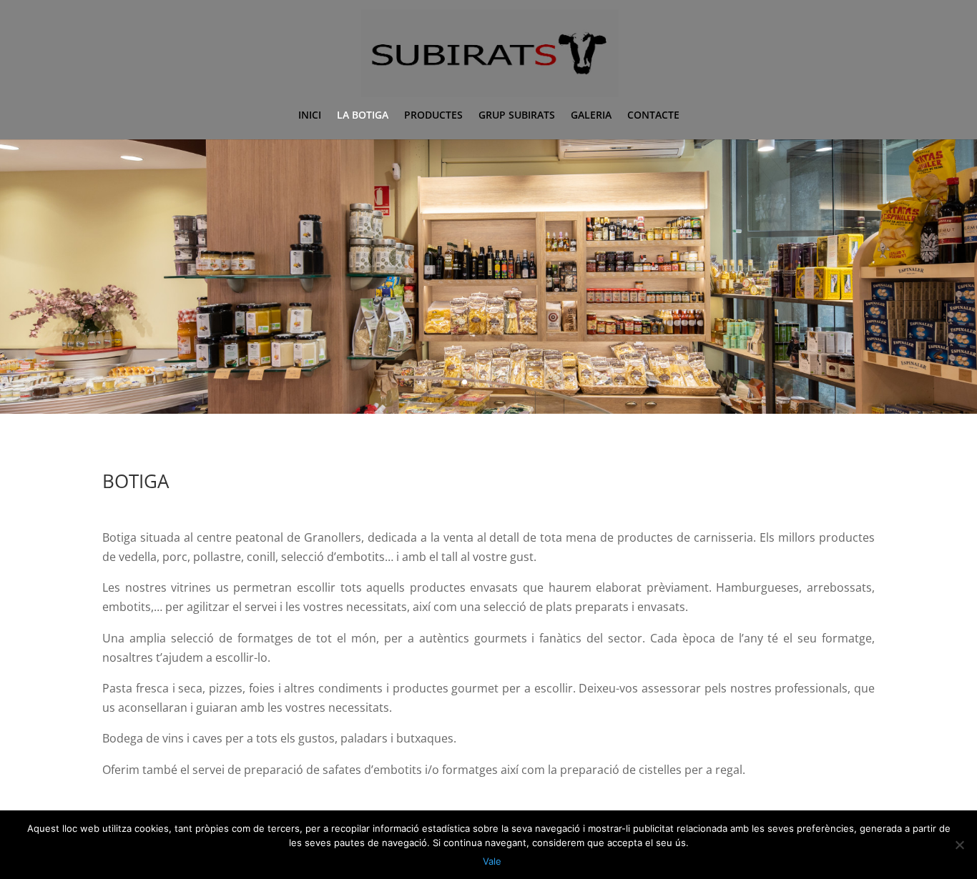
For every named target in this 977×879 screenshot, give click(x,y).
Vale (492, 861)
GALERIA (591, 115)
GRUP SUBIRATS (516, 115)
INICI (309, 115)
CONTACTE (653, 115)
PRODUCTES (433, 115)
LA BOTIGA (362, 115)
